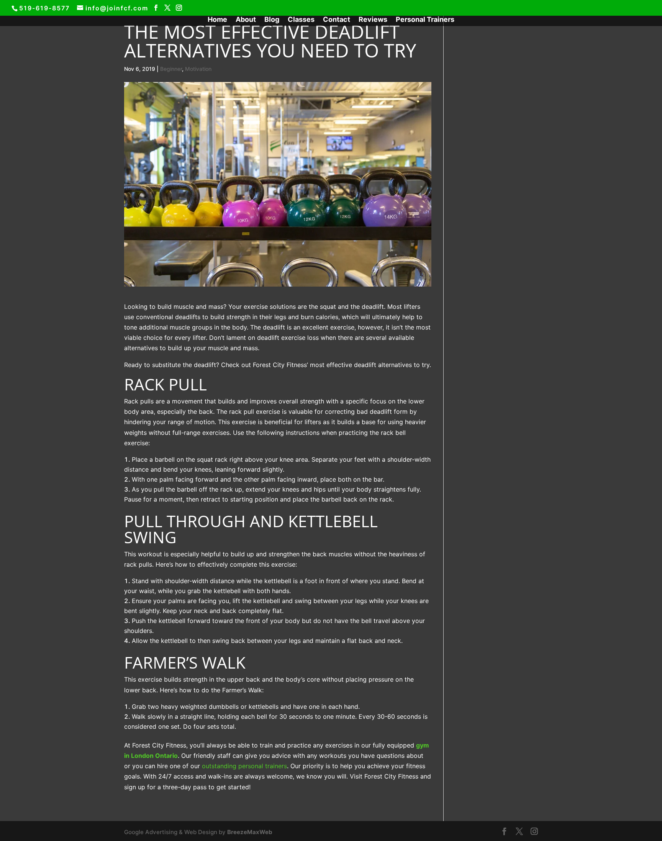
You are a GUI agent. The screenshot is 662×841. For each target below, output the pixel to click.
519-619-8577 (44, 8)
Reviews (373, 20)
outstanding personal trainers (244, 766)
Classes (301, 20)
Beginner (171, 69)
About (246, 20)
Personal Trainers (425, 20)
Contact (336, 20)
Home (217, 20)
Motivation (198, 69)
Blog (271, 20)
